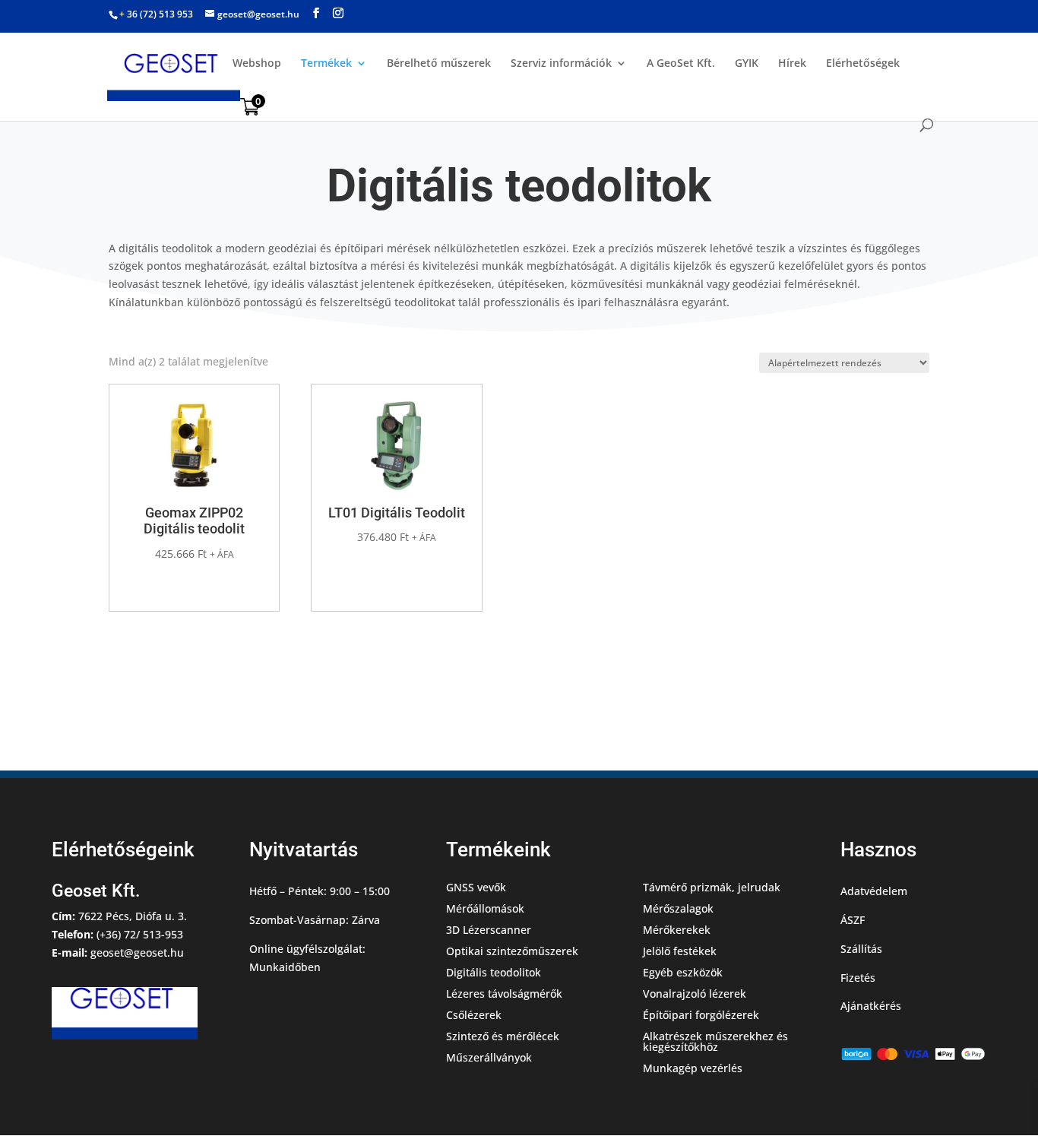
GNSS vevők (476, 887)
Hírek (792, 64)
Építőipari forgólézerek (701, 1015)
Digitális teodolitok (493, 972)
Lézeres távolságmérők (504, 993)
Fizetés (857, 977)
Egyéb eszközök (683, 972)
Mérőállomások (485, 908)
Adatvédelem (873, 891)
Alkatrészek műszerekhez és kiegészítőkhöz (715, 1041)
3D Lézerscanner (488, 929)
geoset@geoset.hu (137, 952)
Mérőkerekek (676, 929)
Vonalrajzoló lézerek (694, 993)
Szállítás (861, 948)
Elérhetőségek (863, 64)
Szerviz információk (561, 64)
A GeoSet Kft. (681, 64)
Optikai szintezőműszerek (512, 951)
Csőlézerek (474, 1015)
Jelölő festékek (680, 951)
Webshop (257, 64)
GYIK (746, 64)
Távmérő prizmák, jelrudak (711, 887)
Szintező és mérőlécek (502, 1036)
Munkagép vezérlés (692, 1068)
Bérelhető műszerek (439, 64)
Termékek (326, 64)
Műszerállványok (489, 1057)
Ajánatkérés (870, 1005)
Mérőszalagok (678, 908)
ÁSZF (852, 920)
